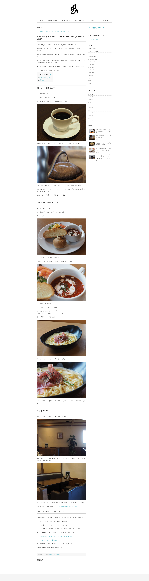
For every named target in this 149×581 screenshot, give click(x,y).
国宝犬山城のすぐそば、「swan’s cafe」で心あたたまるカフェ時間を (103, 150)
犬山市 (89, 86)
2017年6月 (90, 115)
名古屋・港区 (91, 70)
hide (50, 74)
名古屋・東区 (91, 67)
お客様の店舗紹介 (52, 20)
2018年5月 (90, 96)
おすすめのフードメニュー (45, 79)
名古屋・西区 (91, 72)
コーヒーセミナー (104, 20)
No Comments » (57, 554)
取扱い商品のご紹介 (80, 20)
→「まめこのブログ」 (94, 39)
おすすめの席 (42, 80)
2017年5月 (90, 118)
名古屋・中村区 (91, 62)
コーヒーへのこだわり (44, 77)
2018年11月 (91, 94)
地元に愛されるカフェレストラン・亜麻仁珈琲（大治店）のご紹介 (56, 31)
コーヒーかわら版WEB (93, 51)
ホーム (41, 20)
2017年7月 (90, 112)
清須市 (89, 83)
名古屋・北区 (91, 64)
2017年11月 (91, 104)
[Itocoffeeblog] (74, 5)
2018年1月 (90, 102)
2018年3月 (90, 99)
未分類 (89, 78)
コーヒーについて (66, 20)
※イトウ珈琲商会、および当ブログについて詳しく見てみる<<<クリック (56, 536)
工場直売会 (93, 20)
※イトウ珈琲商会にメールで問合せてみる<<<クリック (51, 540)
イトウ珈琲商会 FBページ (96, 28)
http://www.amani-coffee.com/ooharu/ (68, 506)
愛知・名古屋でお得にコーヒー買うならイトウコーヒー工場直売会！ (103, 131)
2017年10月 (91, 107)
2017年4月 (90, 121)
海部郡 (39, 28)
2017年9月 (90, 110)
